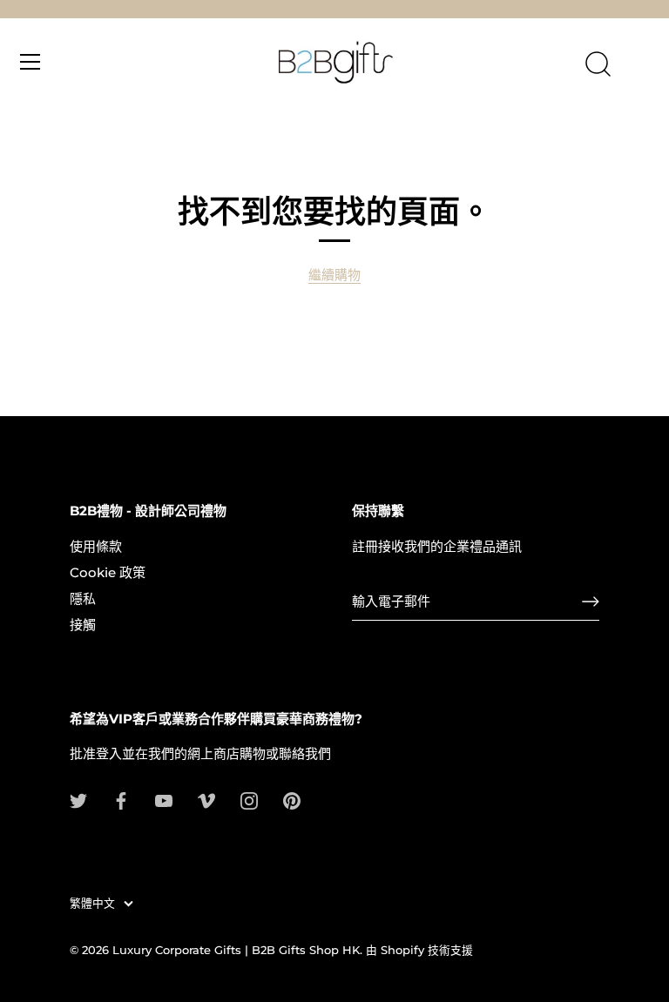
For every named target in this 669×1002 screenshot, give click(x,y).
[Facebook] (121, 799)
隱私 (83, 598)
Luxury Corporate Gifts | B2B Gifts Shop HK (236, 950)
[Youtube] (163, 799)
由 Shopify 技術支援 (419, 950)
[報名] (590, 601)
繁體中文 (92, 903)
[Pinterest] (292, 799)
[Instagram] (249, 799)
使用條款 (96, 546)
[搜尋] (597, 64)
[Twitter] (78, 799)
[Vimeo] (206, 799)
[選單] (30, 62)
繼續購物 (334, 274)
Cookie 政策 (107, 572)
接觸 (83, 624)
